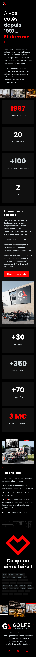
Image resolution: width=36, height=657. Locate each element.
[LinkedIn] (9, 651)
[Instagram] (27, 651)
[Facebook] (18, 651)
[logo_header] (4, 3)
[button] (33, 4)
